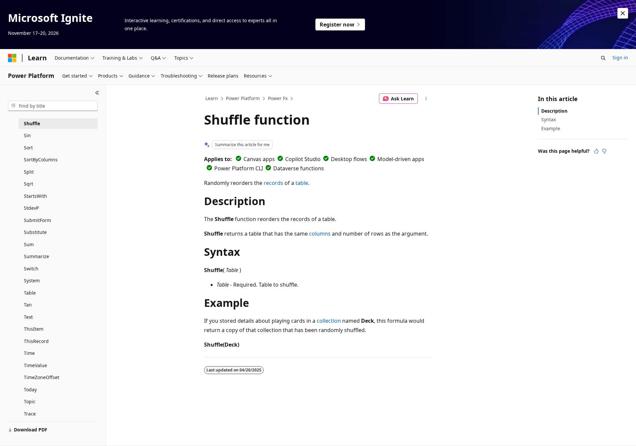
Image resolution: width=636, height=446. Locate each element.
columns (320, 233)
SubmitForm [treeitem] (37, 220)
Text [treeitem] (28, 317)
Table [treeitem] (30, 293)
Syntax (548, 119)
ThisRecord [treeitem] (36, 341)
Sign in (620, 57)
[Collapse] (97, 92)
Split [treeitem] (29, 172)
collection (329, 320)
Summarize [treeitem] (36, 256)
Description (554, 111)
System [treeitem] (32, 280)
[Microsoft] (12, 58)
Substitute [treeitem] (35, 232)
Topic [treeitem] (29, 401)
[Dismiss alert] (622, 13)
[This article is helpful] (596, 151)
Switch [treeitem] (31, 268)
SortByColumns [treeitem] (41, 159)
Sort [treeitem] (28, 147)
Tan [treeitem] (28, 305)
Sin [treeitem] (27, 135)
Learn (211, 98)
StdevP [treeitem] (31, 208)
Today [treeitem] (30, 389)
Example (550, 128)
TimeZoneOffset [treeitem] (41, 377)
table (301, 183)
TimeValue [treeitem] (35, 365)
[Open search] (603, 58)
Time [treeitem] (29, 353)
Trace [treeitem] (30, 414)
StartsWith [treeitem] (35, 196)
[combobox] (53, 106)
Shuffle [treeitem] (32, 123)
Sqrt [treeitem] (28, 184)
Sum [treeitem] (29, 244)
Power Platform (243, 98)
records (273, 183)
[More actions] (426, 98)
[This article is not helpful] (604, 151)
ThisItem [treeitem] (33, 329)
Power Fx (278, 98)
